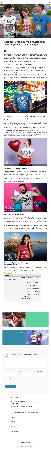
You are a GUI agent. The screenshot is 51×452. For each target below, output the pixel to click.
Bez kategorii (13, 421)
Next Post (21, 332)
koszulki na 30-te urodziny (30, 220)
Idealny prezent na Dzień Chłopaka (18, 401)
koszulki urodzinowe (19, 118)
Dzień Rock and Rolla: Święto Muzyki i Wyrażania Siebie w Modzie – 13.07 (24, 409)
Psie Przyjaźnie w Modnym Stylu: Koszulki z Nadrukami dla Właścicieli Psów (24, 413)
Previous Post (31, 315)
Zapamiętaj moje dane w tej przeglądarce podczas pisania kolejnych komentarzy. (11, 382)
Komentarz (7, 356)
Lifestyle (12, 424)
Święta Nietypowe (14, 431)
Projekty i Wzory (14, 429)
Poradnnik (20, 50)
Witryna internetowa (38, 371)
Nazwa (6, 371)
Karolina (8, 50)
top (34, 446)
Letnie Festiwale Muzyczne (16, 403)
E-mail (19, 371)
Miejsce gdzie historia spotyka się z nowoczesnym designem (23, 406)
